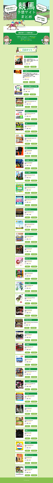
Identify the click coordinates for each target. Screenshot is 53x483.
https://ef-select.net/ (28, 469)
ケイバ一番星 (28, 369)
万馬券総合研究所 (28, 319)
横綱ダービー (28, 148)
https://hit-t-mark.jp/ (28, 359)
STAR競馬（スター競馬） (30, 160)
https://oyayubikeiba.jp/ (29, 445)
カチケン (27, 111)
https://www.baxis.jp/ (29, 273)
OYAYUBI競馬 (28, 442)
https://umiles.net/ (28, 408)
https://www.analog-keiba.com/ (30, 101)
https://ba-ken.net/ (28, 334)
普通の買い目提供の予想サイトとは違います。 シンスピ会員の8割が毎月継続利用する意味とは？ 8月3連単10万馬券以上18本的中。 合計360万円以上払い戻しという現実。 (31, 75)
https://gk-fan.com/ (28, 457)
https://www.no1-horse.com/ (30, 125)
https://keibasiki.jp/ (28, 260)
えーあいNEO (28, 197)
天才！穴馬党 (28, 172)
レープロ (27, 393)
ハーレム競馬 (28, 381)
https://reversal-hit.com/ (29, 211)
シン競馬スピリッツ (27, 71)
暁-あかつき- (27, 258)
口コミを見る (33, 66)
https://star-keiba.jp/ (28, 162)
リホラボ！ (27, 234)
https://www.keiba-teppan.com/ (30, 138)
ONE (26, 123)
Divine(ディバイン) (29, 246)
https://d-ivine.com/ (28, 248)
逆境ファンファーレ (29, 455)
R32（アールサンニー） (29, 56)
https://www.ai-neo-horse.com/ (30, 199)
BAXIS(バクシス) (28, 270)
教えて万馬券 (28, 283)
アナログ (27, 98)
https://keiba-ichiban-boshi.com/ (31, 371)
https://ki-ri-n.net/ (28, 432)
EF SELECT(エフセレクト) (30, 467)
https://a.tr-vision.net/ (29, 420)
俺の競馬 (27, 332)
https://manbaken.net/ (29, 285)
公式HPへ (27, 66)
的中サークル (28, 209)
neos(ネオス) (28, 221)
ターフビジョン (28, 418)
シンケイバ (27, 307)
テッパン (27, 135)
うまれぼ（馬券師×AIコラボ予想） (31, 86)
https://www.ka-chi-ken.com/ (30, 113)
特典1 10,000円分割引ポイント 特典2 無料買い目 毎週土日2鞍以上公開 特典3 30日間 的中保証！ (31, 60)
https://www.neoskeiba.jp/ (29, 224)
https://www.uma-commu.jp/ (30, 187)
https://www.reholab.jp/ (29, 236)
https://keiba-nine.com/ (29, 346)
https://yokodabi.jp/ (28, 150)
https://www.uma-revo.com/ (29, 88)
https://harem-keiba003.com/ (30, 383)
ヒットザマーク (28, 356)
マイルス (27, 405)
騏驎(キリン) (27, 430)
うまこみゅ (27, 184)
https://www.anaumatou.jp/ (30, 174)
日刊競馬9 (27, 344)
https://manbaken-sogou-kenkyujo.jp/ (31, 322)
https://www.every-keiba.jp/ (30, 297)
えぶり (26, 295)
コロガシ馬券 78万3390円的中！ (30, 395)
